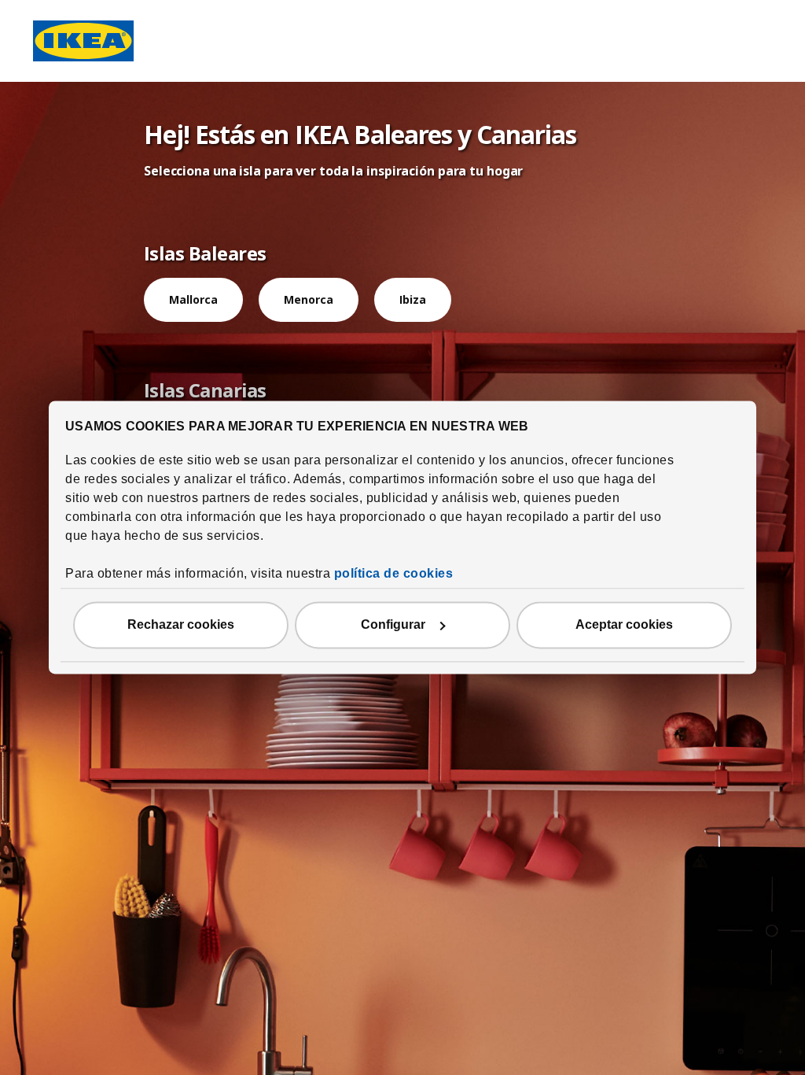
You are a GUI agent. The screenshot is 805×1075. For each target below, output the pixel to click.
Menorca (308, 299)
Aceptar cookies (624, 625)
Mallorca (193, 299)
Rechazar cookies (180, 625)
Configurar (393, 625)
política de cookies (394, 574)
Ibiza (412, 299)
